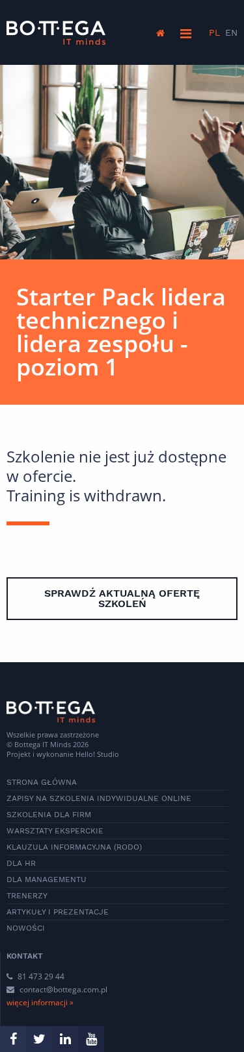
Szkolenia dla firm (49, 815)
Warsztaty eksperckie (55, 831)
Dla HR (21, 863)
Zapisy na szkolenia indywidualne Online (99, 798)
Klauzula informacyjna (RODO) (74, 847)
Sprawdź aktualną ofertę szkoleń (122, 598)
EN (231, 32)
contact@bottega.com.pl (63, 989)
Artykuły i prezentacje (58, 912)
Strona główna (42, 782)
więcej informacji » (40, 1002)
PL (214, 32)
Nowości (26, 928)
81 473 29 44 (40, 976)
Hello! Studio (97, 754)
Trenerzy (27, 896)
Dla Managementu (47, 879)
